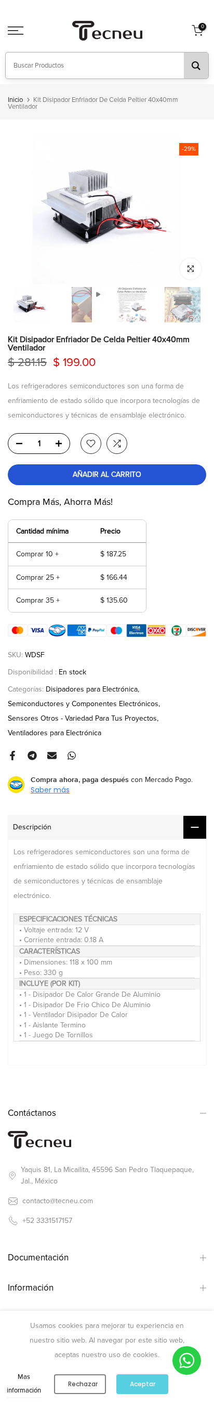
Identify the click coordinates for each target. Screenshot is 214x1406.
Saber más (50, 790)
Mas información (24, 1384)
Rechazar (83, 1383)
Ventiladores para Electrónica (54, 732)
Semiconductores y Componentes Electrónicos (83, 703)
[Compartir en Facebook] (12, 755)
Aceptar (142, 1383)
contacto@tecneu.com (57, 1200)
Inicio (15, 100)
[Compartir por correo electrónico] (52, 755)
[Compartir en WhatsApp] (71, 755)
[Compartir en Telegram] (32, 755)
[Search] (196, 66)
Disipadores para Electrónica (92, 689)
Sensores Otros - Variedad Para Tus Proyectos (82, 718)
